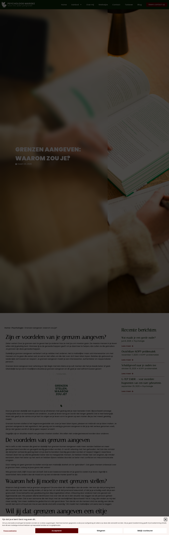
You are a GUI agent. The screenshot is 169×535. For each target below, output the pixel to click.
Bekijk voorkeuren (145, 530)
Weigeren (101, 530)
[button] (165, 519)
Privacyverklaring (9, 531)
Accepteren (57, 530)
